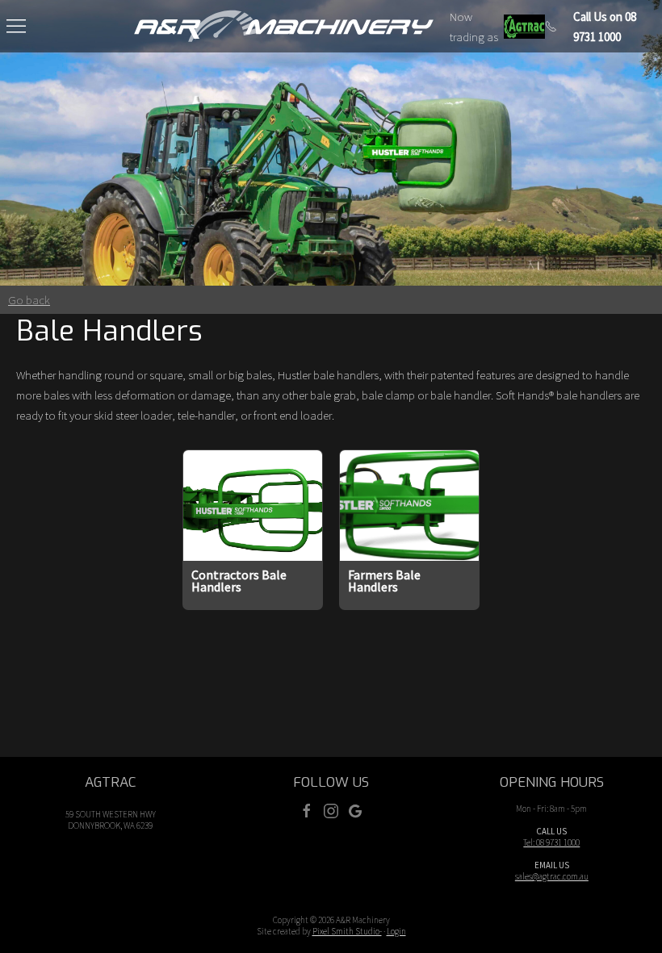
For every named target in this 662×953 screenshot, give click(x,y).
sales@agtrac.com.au (552, 876)
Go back (29, 299)
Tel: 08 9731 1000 (551, 842)
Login (396, 931)
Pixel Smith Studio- (347, 931)
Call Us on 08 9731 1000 (604, 26)
